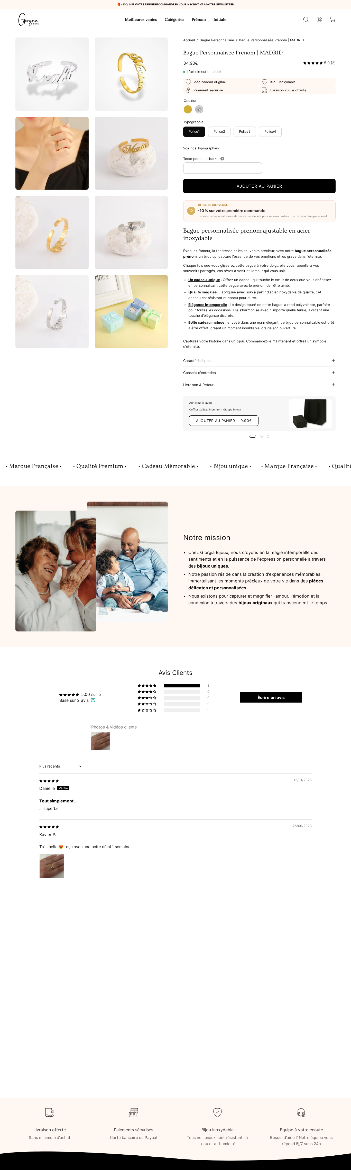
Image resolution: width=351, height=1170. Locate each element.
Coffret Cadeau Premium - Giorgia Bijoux (215, 409)
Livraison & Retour (198, 385)
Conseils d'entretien (199, 373)
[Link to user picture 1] (51, 865)
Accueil (189, 40)
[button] (306, 19)
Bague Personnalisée (217, 40)
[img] (49, 780)
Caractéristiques (196, 361)
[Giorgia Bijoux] (28, 19)
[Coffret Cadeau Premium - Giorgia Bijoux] (310, 413)
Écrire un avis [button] (271, 697)
